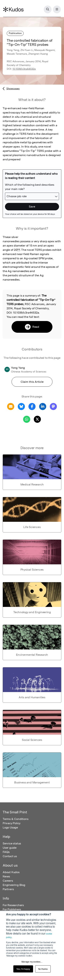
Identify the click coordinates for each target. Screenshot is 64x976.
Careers (8, 880)
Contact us (10, 856)
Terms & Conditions (15, 819)
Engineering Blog (14, 885)
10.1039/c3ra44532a (24, 68)
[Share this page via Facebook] (32, 406)
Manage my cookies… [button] (32, 961)
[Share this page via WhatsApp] (26, 419)
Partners (8, 889)
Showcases (13, 88)
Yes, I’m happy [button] (23, 968)
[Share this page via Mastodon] (53, 406)
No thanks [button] (43, 968)
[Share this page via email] (10, 406)
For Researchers (13, 905)
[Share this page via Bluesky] (21, 406)
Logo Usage (10, 827)
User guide (10, 847)
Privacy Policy (11, 823)
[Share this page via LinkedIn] (42, 406)
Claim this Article (32, 381)
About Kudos (11, 872)
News (6, 876)
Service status (12, 843)
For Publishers (12, 909)
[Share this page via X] (37, 419)
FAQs (6, 852)
